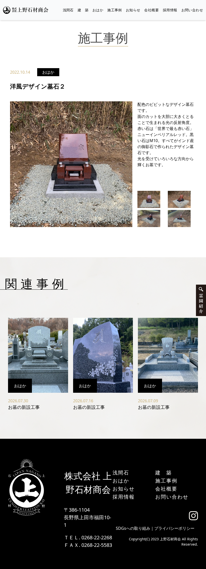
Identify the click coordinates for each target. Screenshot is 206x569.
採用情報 (170, 10)
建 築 (83, 10)
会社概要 (151, 10)
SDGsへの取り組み (133, 528)
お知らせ (133, 10)
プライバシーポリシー (174, 528)
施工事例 (114, 10)
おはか (97, 10)
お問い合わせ (192, 10)
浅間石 (68, 10)
